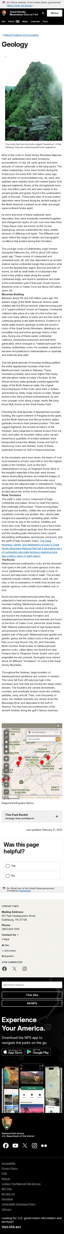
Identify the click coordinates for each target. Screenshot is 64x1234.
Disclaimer (7, 1199)
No (13, 875)
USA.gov (6, 1209)
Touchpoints (25, 890)
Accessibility (9, 1163)
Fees (45, 21)
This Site (32, 995)
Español (8, 956)
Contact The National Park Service (21, 1183)
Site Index (10, 950)
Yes (13, 865)
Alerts (13, 21)
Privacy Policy (10, 1168)
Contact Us (9, 934)
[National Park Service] (4, 13)
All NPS (32, 1003)
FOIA (4, 1173)
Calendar (35, 21)
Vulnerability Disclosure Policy (18, 1204)
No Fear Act (8, 1193)
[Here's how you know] (32, 4)
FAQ (6, 945)
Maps (25, 21)
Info (3, 21)
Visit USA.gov (11, 1226)
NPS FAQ (7, 1188)
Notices (6, 1178)
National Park (24, 13)
